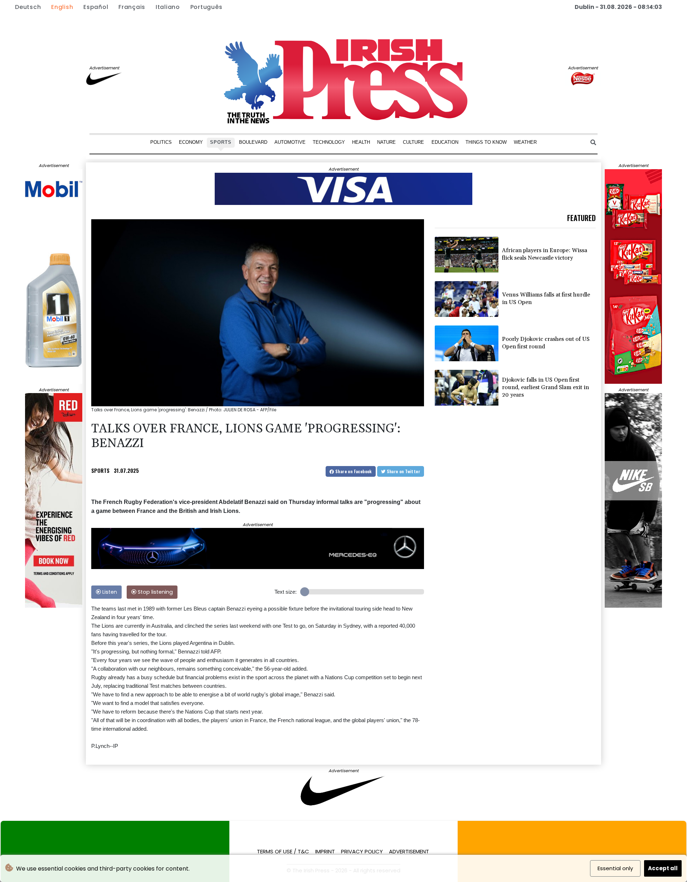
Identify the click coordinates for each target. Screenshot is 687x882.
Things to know (486, 142)
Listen (109, 592)
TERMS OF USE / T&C (283, 851)
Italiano (168, 7)
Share (353, 471)
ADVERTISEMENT (409, 851)
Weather (525, 142)
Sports (221, 142)
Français (131, 7)
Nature (386, 142)
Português (206, 7)
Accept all (663, 868)
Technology (329, 142)
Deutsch (28, 7)
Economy (191, 142)
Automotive (290, 142)
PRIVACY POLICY (362, 851)
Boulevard (253, 142)
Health (361, 142)
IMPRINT (325, 851)
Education (445, 142)
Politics (161, 142)
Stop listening (154, 592)
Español (95, 7)
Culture (413, 142)
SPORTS (100, 470)
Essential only (615, 868)
